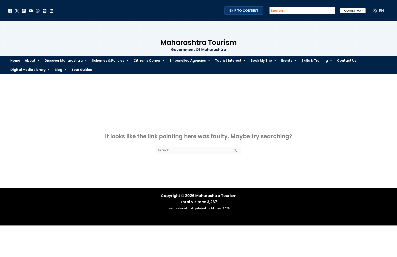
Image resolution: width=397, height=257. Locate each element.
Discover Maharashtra (64, 60)
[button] (353, 10)
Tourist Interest (228, 60)
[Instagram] (24, 11)
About (30, 60)
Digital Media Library (27, 69)
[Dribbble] (38, 11)
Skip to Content (243, 10)
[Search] (334, 10)
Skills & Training (314, 60)
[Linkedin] (51, 11)
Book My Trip (261, 60)
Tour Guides (81, 69)
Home (15, 60)
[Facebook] (10, 11)
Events (286, 60)
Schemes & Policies (108, 60)
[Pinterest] (45, 11)
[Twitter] (17, 11)
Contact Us (346, 60)
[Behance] (31, 11)
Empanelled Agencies (188, 60)
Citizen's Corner (147, 60)
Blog (58, 69)
